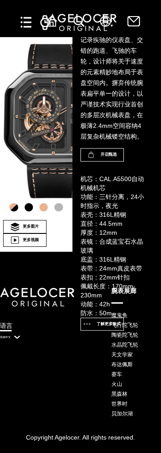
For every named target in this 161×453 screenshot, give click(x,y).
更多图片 (31, 226)
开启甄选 (109, 154)
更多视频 (31, 239)
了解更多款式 (109, 324)
